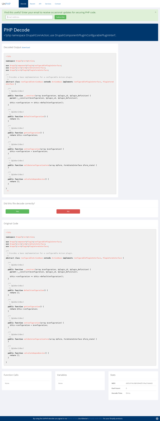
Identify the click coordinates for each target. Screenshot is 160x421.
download (26, 47)
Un (6, 3)
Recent (32, 4)
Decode (23, 4)
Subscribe (60, 17)
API (40, 4)
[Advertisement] (141, 59)
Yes (17, 211)
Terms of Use (72, 418)
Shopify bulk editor (96, 418)
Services (48, 4)
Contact (58, 4)
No (68, 211)
